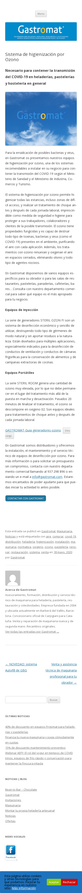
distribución (13, 542)
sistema (34, 552)
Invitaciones (13, 800)
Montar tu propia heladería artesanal (30, 810)
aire (48, 536)
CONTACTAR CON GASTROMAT (26, 498)
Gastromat (48, 531)
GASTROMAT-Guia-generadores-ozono (33, 430)
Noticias (10, 536)
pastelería (61, 547)
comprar (58, 536)
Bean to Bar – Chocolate (21, 790)
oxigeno (38, 547)
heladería (28, 542)
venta (45, 552)
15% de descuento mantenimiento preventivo (35, 748)
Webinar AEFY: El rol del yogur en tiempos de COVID (39, 753)
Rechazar (69, 882)
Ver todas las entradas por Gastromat (32, 632)
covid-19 (70, 536)
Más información (24, 888)
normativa (24, 547)
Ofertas (10, 821)
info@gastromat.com (47, 477)
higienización (45, 542)
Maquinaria (64, 531)
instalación (62, 542)
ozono (49, 547)
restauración (19, 552)
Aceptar (54, 882)
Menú (41, 13)
